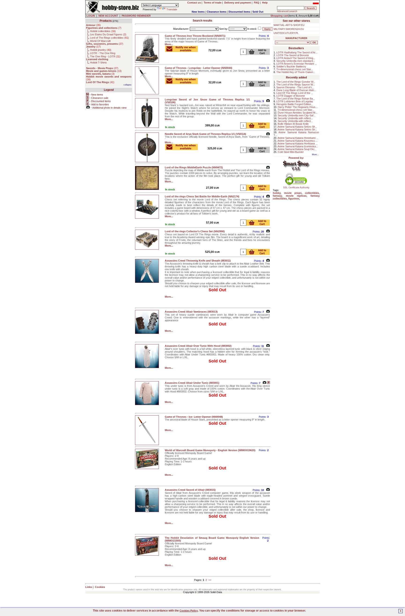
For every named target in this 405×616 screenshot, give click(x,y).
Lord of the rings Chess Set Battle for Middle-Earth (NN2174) (202, 196)
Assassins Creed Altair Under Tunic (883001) (192, 382)
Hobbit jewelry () (100, 49)
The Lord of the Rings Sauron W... (295, 84)
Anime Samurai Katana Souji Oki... (297, 149)
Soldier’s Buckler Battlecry (291, 66)
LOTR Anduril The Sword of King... (295, 58)
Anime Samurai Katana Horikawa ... (298, 143)
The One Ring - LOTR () (105, 56)
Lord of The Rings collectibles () (109, 37)
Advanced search (287, 11)
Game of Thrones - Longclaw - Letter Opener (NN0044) (198, 67)
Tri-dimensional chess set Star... (294, 69)
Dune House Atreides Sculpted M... (297, 112)
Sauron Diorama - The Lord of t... (295, 87)
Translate (171, 9)
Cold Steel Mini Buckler (291, 152)
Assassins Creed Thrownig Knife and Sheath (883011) (198, 260)
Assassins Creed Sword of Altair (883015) (190, 489)
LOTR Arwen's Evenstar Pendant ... (296, 63)
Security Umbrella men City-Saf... (296, 115)
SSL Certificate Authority (296, 187)
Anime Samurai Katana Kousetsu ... (298, 140)
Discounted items (239, 11)
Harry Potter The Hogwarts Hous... (298, 107)
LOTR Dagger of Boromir (290, 95)
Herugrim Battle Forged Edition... (294, 104)
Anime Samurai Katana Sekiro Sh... (297, 126)
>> (209, 580)
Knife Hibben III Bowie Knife (293, 123)
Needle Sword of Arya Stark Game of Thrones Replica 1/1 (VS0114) (205, 134)
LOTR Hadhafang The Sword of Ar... (296, 52)
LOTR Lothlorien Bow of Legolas (294, 101)
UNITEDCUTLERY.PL (286, 33)
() (93, 25)
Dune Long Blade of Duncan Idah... (296, 90)
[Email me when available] (181, 50)
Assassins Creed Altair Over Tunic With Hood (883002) (198, 345)
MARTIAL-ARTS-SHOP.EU (289, 25)
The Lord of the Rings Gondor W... (295, 81)
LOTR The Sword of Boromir (292, 55)
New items (198, 11)
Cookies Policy (189, 610)
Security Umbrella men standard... (295, 60)
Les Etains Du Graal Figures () (108, 34)
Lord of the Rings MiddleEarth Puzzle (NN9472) (194, 167)
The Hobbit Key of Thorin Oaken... (295, 72)
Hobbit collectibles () (103, 31)
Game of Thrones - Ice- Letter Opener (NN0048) (194, 416)
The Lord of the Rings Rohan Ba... (295, 98)
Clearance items (216, 11)
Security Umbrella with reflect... (295, 118)
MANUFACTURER (296, 38)
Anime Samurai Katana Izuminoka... (298, 146)
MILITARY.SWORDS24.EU (289, 29)
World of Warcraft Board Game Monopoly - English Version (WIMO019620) (210, 450)
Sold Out (257, 11)
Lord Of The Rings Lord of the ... (294, 93)
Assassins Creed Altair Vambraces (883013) (191, 311)
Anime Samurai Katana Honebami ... (298, 137)
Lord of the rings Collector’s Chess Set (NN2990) (195, 231)
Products (106, 20)
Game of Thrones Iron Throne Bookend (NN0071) (195, 35)
